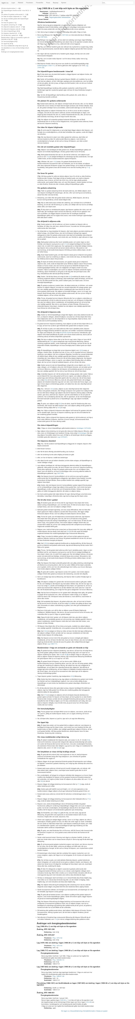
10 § (38, 111)
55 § (38, 650)
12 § (38, 130)
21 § (38, 224)
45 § (38, 543)
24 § (38, 262)
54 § (38, 638)
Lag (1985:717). (52, 644)
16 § (38, 161)
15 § (38, 155)
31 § (38, 350)
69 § (38, 885)
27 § (38, 298)
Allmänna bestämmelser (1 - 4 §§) (11, 8)
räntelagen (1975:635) (84, 428)
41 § (38, 485)
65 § (38, 830)
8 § (38, 95)
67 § (38, 860)
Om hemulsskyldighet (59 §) (9, 41)
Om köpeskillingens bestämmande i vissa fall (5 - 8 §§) (16, 11)
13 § (38, 137)
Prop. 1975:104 (57, 946)
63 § (38, 789)
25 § (38, 276)
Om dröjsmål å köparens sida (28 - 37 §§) (13, 29)
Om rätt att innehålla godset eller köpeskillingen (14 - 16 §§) (14, 19)
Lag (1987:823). (42, 37)
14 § (38, 150)
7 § (38, 88)
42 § (38, 503)
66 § (38, 844)
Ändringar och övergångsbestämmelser (12, 52)
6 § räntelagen (82, 433)
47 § (38, 563)
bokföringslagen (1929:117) (46, 65)
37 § (38, 417)
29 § (38, 329)
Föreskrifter (39, 3)
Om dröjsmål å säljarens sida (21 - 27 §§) (13, 27)
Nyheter (63, 3)
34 (61, 654)
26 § (38, 285)
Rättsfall (20, 3)
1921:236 (60, 473)
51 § (38, 601)
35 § (38, 404)
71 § (88, 167)
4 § (38, 59)
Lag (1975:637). (63, 437)
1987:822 (65, 35)
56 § (69, 603)
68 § (38, 869)
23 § (38, 255)
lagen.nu (5, 2)
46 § (38, 550)
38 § (38, 428)
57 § (38, 679)
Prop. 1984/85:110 (58, 960)
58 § (38, 695)
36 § (38, 410)
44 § (38, 536)
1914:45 (88, 1002)
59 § (38, 712)
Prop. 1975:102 (57, 938)
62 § (38, 754)
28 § (38, 315)
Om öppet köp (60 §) (7, 43)
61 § (38, 740)
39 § (38, 444)
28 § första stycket (65, 332)
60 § (38, 725)
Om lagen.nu (65, 1011)
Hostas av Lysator (102, 1011)
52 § (38, 617)
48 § (38, 572)
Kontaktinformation (89, 1011)
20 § (38, 209)
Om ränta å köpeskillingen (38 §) (10, 31)
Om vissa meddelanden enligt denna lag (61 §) (14, 46)
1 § (38, 25)
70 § (38, 895)
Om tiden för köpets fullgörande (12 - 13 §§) (13, 16)
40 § (38, 476)
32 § (38, 365)
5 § (38, 74)
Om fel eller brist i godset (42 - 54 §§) (12, 35)
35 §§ (66, 654)
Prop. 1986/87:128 (58, 976)
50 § (38, 592)
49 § (38, 582)
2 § (38, 40)
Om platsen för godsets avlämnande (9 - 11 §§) (14, 14)
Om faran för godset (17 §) (8, 22)
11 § (38, 119)
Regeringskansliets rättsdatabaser (60, 17)
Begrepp (55, 3)
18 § (38, 191)
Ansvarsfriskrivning (76, 1011)
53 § (38, 631)
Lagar (13, 3)
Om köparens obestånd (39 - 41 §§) (11, 33)
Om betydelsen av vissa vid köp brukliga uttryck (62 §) (15, 49)
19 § (38, 203)
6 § (38, 79)
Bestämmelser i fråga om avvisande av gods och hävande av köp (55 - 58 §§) (15, 38)
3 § (38, 47)
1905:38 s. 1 (64, 1000)
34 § (38, 389)
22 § (38, 242)
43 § (38, 517)
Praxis (48, 3)
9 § (38, 104)
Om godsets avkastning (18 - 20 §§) (11, 25)
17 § (38, 176)
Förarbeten (29, 3)
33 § (38, 374)
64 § (38, 813)
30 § (38, 339)
